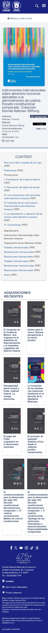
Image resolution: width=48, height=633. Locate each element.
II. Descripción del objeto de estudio (22, 187)
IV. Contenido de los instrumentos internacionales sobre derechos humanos (20, 206)
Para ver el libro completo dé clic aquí (23, 162)
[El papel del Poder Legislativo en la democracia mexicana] (12, 431)
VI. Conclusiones (12, 224)
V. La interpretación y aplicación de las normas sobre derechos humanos (23, 215)
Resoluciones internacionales (18, 256)
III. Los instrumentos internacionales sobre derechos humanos (22, 196)
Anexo (7, 274)
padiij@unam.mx (8, 622)
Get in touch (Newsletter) (16, 587)
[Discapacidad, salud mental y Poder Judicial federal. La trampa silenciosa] (12, 380)
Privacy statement (14, 592)
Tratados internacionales (16, 247)
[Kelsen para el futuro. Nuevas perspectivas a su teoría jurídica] (36, 327)
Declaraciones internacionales (19, 251)
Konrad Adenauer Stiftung (13, 125)
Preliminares (10, 170)
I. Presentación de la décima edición (22, 179)
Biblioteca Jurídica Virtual (21, 18)
